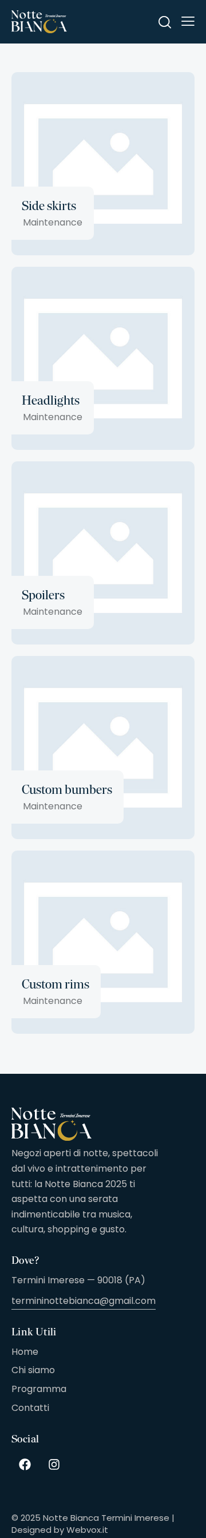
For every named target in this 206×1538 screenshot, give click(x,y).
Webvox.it (87, 1530)
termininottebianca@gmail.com (83, 1300)
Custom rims (55, 984)
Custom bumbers (67, 789)
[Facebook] (24, 1464)
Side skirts (49, 205)
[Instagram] (54, 1464)
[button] (188, 21)
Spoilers (43, 595)
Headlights (51, 400)
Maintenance (52, 222)
